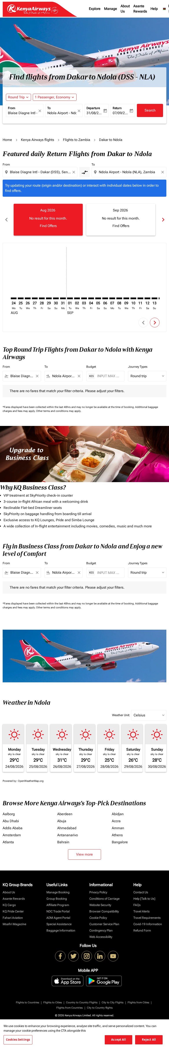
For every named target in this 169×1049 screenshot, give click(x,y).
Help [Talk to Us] (144, 898)
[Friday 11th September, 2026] (140, 298)
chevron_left (6, 219)
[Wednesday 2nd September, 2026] (77, 298)
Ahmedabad (66, 828)
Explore (95, 9)
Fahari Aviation (13, 917)
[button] (55, 97)
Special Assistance (59, 924)
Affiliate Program (57, 905)
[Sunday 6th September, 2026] (105, 298)
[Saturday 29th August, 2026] (49, 298)
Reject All (149, 1040)
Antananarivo (67, 835)
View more (84, 854)
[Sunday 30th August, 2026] (56, 298)
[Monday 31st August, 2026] (63, 298)
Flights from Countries (69, 1007)
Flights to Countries (27, 1002)
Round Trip (16, 97)
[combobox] (40, 172)
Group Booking (56, 898)
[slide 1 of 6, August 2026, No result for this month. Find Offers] (48, 219)
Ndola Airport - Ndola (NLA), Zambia (62, 113)
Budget (91, 366)
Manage (110, 9)
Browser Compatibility (104, 911)
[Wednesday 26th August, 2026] (28, 298)
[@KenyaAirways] (73, 956)
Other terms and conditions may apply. (58, 411)
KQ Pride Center (13, 911)
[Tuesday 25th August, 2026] (21, 298)
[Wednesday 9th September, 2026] (126, 298)
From (11, 108)
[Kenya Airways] (60, 956)
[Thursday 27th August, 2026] (35, 298)
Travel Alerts (141, 911)
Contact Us (140, 892)
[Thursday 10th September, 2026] (133, 298)
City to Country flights (100, 1007)
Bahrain (63, 842)
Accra (116, 821)
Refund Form (142, 930)
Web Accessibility (100, 937)
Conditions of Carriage (104, 898)
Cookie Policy (98, 917)
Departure (93, 108)
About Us (125, 8)
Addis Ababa (12, 828)
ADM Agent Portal (58, 917)
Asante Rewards (140, 8)
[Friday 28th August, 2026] (42, 298)
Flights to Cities (52, 1002)
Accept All (118, 1040)
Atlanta (8, 842)
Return (117, 108)
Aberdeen (64, 814)
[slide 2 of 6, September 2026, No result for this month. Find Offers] (120, 219)
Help (154, 9)
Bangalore (120, 842)
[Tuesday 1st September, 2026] (70, 298)
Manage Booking (58, 892)
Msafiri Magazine (14, 924)
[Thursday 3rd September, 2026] (84, 298)
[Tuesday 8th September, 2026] (119, 298)
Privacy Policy (98, 892)
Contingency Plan (101, 930)
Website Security (100, 905)
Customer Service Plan (104, 924)
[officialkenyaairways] (86, 956)
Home (7, 140)
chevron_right (162, 219)
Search (150, 110)
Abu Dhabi (11, 821)
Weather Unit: (121, 715)
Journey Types (137, 366)
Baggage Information (60, 930)
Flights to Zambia (76, 140)
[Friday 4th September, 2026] (91, 298)
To (49, 108)
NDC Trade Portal (58, 911)
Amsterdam (12, 835)
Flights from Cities (138, 1002)
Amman (118, 828)
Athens (117, 835)
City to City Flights (112, 1002)
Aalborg (9, 814)
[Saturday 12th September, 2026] (147, 298)
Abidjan (118, 814)
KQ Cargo (9, 905)
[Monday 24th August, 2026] (14, 298)
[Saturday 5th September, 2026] (98, 298)
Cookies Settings (18, 1040)
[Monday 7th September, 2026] (112, 298)
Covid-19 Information (147, 924)
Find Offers (48, 226)
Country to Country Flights (81, 1002)
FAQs (137, 905)
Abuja (61, 821)
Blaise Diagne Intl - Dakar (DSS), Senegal (22, 113)
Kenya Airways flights (37, 140)
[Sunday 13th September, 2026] (154, 298)
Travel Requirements (147, 917)
